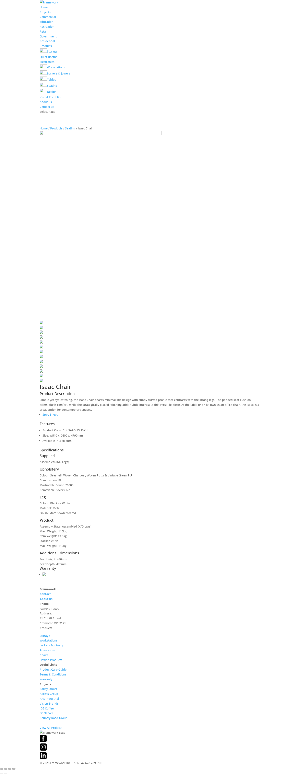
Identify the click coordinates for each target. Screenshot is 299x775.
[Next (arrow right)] (5, 773)
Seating (70, 128)
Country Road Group (54, 718)
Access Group (49, 694)
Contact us (47, 107)
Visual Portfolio (50, 97)
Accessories (48, 650)
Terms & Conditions (53, 674)
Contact (45, 594)
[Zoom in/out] (1, 769)
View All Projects (51, 728)
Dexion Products (51, 660)
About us (46, 102)
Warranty (46, 679)
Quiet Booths (48, 57)
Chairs (44, 655)
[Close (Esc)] (13, 769)
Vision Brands (49, 703)
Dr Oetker (46, 713)
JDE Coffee (47, 708)
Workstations (49, 640)
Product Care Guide (53, 669)
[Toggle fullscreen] (5, 769)
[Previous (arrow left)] (1, 773)
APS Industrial (49, 699)
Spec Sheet (50, 414)
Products (46, 46)
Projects (45, 12)
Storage (45, 636)
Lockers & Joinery (51, 645)
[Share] (9, 769)
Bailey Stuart (48, 689)
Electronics (47, 62)
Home (44, 7)
